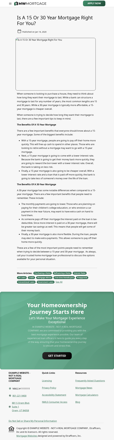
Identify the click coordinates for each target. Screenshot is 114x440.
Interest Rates (80, 273)
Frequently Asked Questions (90, 380)
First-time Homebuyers (64, 277)
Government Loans (45, 282)
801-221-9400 (19, 395)
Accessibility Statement (54, 394)
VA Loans (22, 277)
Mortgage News (83, 387)
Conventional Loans (26, 282)
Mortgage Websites (27, 435)
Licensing (47, 380)
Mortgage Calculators (86, 394)
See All (59, 281)
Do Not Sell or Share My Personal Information (33, 420)
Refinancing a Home (62, 273)
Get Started (57, 356)
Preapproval (82, 277)
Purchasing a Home (42, 273)
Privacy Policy (49, 387)
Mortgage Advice (44, 277)
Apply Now (94, 3)
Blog (77, 402)
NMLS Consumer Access (54, 402)
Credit (31, 277)
